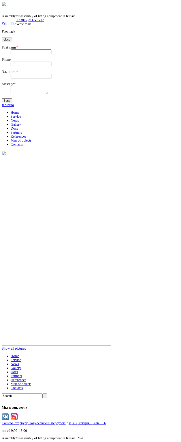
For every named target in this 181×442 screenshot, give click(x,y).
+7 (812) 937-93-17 (30, 20)
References (18, 136)
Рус (4, 23)
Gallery (16, 124)
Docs (14, 128)
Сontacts (17, 144)
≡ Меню (8, 105)
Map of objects (21, 140)
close (7, 39)
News (15, 120)
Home (15, 112)
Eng (13, 23)
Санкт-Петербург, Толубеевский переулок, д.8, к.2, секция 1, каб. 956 (54, 423)
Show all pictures (14, 348)
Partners (16, 132)
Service (16, 116)
